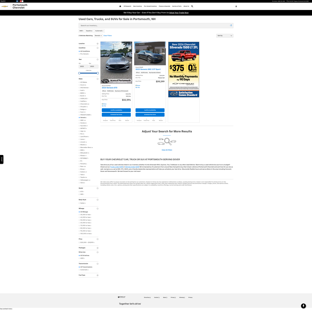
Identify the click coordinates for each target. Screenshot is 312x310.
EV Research (127, 6)
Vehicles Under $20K (132, 167)
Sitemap (181, 297)
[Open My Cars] (235, 6)
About (164, 297)
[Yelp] (21, 1)
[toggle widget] (303, 306)
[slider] (79, 73)
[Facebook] (17, 1)
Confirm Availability (116, 110)
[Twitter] (19, 1)
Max (90, 63)
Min (80, 63)
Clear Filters (108, 35)
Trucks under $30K (116, 167)
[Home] (5, 6)
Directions (147, 297)
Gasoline (89, 31)
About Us (186, 6)
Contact (156, 297)
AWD (81, 31)
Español (3, 1)
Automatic (99, 31)
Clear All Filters (167, 150)
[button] (116, 91)
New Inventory (137, 6)
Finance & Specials (164, 6)
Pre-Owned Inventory (150, 6)
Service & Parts (176, 6)
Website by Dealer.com (121, 297)
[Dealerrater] (22, 1)
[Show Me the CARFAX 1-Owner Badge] (139, 87)
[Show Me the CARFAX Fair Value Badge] (105, 105)
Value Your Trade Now (179, 13)
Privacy (173, 297)
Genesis (97, 35)
